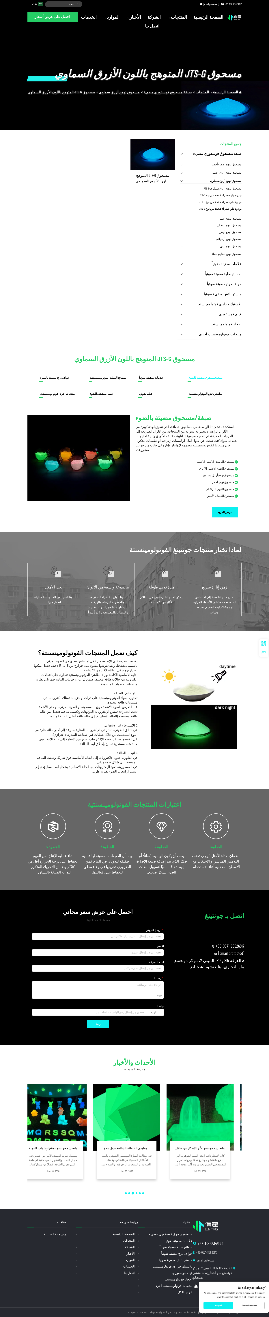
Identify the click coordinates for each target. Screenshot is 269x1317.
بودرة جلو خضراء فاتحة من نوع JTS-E (220, 195)
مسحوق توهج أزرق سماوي (119, 92)
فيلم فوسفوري (230, 314)
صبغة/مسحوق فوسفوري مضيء (167, 92)
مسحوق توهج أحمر (230, 218)
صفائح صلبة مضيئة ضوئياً (223, 274)
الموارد (113, 17)
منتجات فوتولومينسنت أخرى (220, 334)
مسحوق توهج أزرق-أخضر (227, 172)
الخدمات (89, 17)
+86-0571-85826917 (233, 4)
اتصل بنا (152, 26)
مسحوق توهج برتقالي (229, 225)
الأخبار (135, 17)
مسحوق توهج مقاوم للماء (227, 254)
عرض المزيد (225, 512)
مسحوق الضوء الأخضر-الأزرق (216, 468)
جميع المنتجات (231, 144)
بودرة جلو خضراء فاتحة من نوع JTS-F (220, 202)
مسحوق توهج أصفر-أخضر (226, 164)
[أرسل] (78, 4)
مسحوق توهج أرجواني (229, 239)
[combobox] (156, 1012)
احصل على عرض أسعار (52, 17)
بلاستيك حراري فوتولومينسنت (219, 304)
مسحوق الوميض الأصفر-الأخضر (215, 461)
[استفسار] (263, 652)
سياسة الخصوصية (137, 1312)
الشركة (154, 17)
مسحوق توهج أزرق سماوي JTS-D (222, 188)
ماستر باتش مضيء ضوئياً (223, 294)
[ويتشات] (263, 643)
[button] (143, 1193)
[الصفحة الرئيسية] (234, 17)
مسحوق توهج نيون (231, 246)
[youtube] (196, 1286)
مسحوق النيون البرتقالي (220, 489)
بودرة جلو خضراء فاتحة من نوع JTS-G (220, 208)
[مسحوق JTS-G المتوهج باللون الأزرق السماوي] (152, 154)
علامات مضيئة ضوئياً (227, 264)
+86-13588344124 (210, 1244)
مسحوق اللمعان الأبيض (220, 495)
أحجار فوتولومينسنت (226, 324)
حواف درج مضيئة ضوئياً (224, 284)
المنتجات (179, 17)
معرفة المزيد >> (134, 1069)
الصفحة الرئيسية (208, 17)
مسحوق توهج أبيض (230, 232)
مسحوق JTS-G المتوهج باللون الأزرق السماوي (61, 92)
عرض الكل (185, 1292)
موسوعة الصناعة (55, 1234)
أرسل (98, 1023)
